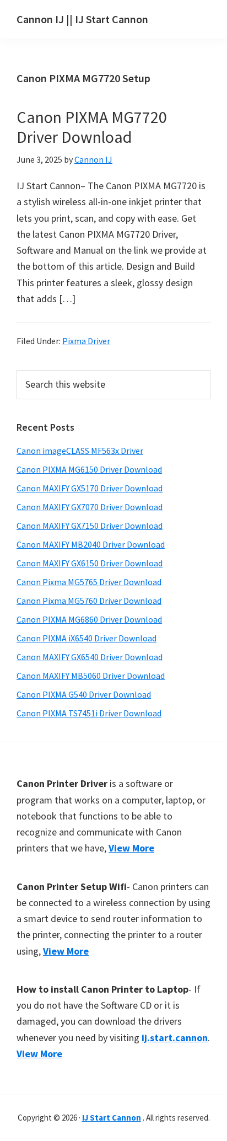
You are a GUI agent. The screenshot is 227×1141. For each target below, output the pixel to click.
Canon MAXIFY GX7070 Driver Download (90, 506)
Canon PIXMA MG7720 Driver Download (92, 126)
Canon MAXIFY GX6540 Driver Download (90, 656)
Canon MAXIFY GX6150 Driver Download (90, 563)
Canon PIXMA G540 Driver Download (84, 694)
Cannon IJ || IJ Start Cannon (82, 19)
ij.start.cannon (175, 1037)
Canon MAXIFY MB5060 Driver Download (91, 675)
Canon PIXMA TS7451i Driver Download (89, 713)
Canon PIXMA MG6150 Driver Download (89, 469)
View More (131, 848)
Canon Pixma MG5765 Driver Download (89, 581)
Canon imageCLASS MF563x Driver (80, 450)
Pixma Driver (86, 340)
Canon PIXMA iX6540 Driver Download (86, 638)
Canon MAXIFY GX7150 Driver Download (90, 525)
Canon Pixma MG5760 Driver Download (89, 600)
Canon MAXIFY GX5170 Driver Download (90, 488)
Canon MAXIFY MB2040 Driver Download (91, 544)
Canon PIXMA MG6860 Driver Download (89, 619)
